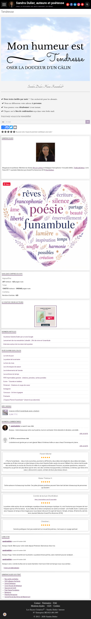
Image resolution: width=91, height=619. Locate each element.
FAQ (55, 602)
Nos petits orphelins (11, 579)
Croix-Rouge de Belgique (13, 586)
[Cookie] (4, 614)
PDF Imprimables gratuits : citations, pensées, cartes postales (24, 378)
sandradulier (15, 426)
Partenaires (46, 602)
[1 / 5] (2, 131)
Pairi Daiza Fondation (12, 590)
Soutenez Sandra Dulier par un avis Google (18, 337)
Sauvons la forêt (10, 588)
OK (88, 122)
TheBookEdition (79, 168)
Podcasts (6, 396)
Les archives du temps (11, 374)
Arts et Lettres (38, 168)
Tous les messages (11, 568)
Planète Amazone (11, 594)
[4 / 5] (11, 131)
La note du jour (8, 356)
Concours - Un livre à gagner (13, 392)
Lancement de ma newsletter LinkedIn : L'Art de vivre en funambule (26, 340)
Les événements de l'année (13, 370)
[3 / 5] (8, 131)
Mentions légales (38, 605)
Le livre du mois (8, 363)
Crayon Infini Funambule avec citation (24, 411)
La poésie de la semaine (11, 359)
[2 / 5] (5, 131)
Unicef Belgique (10, 583)
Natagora (8, 592)
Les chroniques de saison (12, 367)
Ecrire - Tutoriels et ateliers (12, 381)
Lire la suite (84, 433)
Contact (37, 602)
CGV (49, 605)
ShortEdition (49, 170)
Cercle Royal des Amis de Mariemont (17, 597)
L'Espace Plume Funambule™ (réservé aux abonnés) (21, 400)
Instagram (7, 389)
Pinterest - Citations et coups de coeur (16, 385)
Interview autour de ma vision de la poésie (18, 344)
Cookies (56, 605)
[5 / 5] (14, 131)
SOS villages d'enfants (12, 581)
